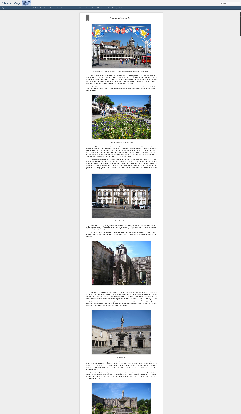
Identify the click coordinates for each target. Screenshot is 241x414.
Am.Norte (36, 8)
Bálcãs (52, 8)
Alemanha (21, 8)
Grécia (81, 8)
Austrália (46, 8)
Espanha (69, 8)
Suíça (115, 8)
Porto (140, 76)
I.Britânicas (87, 8)
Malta (98, 8)
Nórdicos (103, 8)
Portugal (110, 8)
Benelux (63, 8)
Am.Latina (29, 8)
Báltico (58, 8)
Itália (93, 8)
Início (15, 8)
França (76, 8)
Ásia (41, 8)
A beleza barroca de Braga (121, 17)
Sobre (120, 8)
